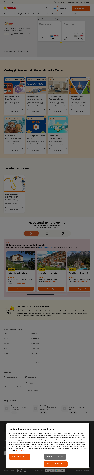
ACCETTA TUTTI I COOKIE (56, 464)
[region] (48, 445)
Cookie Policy (21, 451)
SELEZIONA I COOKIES (20, 457)
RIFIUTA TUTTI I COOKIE (55, 457)
